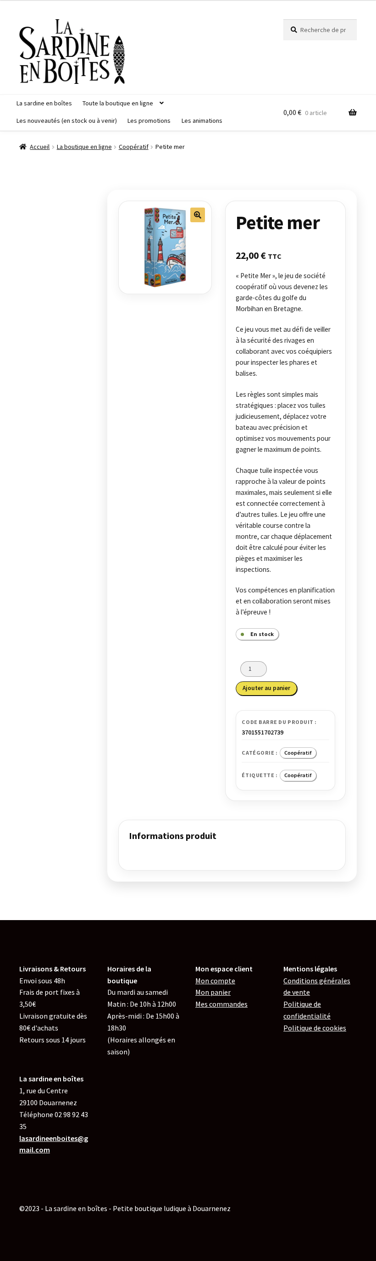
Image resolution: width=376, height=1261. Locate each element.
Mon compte (215, 980)
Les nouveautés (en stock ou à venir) (67, 120)
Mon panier (213, 992)
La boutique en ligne (84, 147)
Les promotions (149, 120)
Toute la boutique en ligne (118, 103)
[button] (197, 215)
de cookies (314, 1027)
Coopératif (134, 147)
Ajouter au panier (266, 688)
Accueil (40, 147)
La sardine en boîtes (44, 103)
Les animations (202, 120)
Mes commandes (221, 1004)
